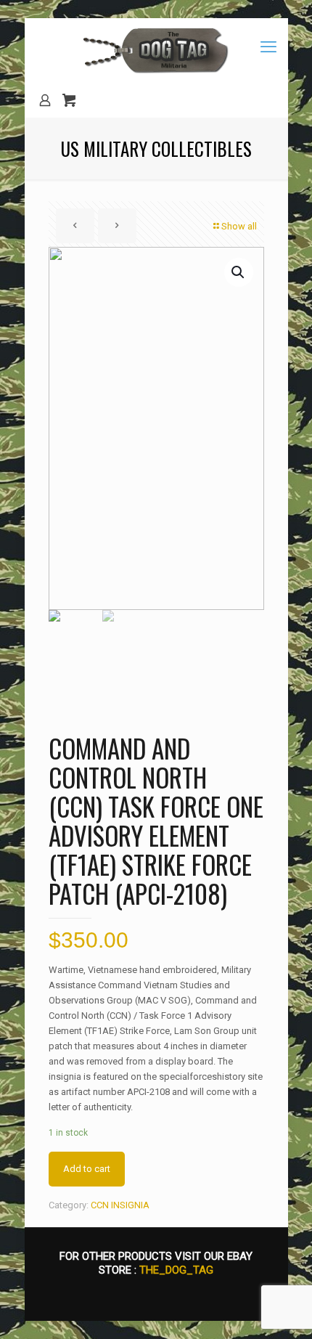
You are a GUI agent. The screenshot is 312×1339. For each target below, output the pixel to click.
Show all (239, 226)
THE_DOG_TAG (176, 1270)
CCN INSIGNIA (120, 1205)
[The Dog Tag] (156, 50)
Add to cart (86, 1168)
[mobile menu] (268, 47)
